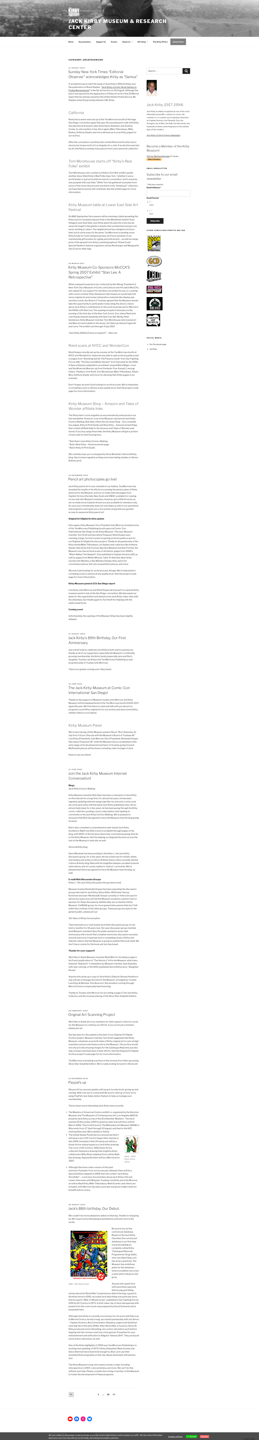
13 (109, 1394)
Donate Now (178, 42)
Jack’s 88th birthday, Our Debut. (94, 1208)
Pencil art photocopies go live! (92, 479)
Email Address (154, 187)
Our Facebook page (157, 344)
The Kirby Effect (160, 42)
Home (71, 42)
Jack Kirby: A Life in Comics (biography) (163, 135)
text (151, 214)
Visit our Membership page (158, 156)
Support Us (101, 42)
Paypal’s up (77, 1082)
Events (114, 42)
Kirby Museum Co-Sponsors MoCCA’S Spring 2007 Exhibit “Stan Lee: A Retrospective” (99, 272)
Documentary (85, 42)
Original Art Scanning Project (91, 1014)
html (151, 205)
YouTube (153, 349)
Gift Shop (141, 42)
